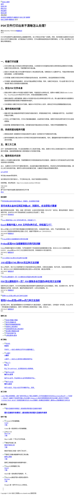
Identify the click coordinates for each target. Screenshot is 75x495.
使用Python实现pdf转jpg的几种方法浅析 (20, 300)
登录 (2, 13)
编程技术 (11, 252)
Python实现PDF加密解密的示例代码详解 (20, 243)
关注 (2, 192)
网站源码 (4, 11)
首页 (2, 4)
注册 (5, 13)
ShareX (6, 468)
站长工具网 (4, 19)
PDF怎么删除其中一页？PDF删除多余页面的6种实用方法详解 (31, 281)
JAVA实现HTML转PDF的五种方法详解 (20, 262)
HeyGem (7, 479)
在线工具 (4, 6)
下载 (5, 425)
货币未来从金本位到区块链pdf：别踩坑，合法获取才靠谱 (29, 206)
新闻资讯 (11, 214)
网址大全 (4, 8)
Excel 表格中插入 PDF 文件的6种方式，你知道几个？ (26, 225)
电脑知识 (11, 19)
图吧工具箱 (8, 457)
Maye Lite (7, 433)
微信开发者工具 (9, 445)
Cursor (6, 423)
